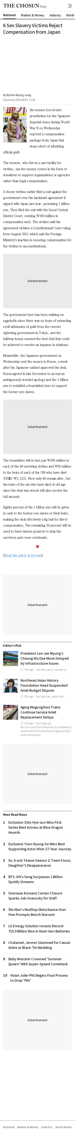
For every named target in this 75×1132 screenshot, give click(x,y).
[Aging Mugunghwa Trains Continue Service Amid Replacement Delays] (10, 712)
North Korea (64, 1127)
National (8, 1127)
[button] (70, 6)
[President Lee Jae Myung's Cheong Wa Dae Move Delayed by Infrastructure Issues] (10, 658)
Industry (46, 1127)
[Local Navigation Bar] (70, 6)
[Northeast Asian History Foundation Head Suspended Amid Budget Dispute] (10, 685)
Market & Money (27, 1127)
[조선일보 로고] (25, 6)
